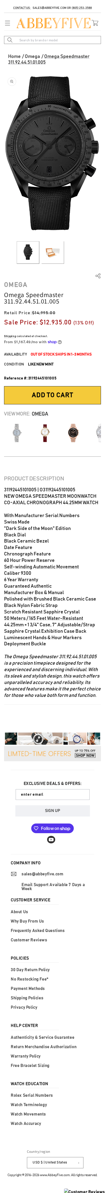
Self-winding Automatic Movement (41, 567)
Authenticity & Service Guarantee (42, 1037)
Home (14, 56)
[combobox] (52, 40)
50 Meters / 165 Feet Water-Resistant (43, 618)
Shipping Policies (27, 998)
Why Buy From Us (27, 921)
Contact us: (22, 7)
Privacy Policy (24, 1007)
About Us (19, 912)
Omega (32, 56)
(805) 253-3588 (82, 7)
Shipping (10, 336)
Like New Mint (41, 364)
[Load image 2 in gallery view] (52, 252)
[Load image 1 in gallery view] (28, 252)
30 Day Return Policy (30, 970)
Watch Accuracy (26, 1124)
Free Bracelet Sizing (30, 1066)
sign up (52, 811)
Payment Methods (28, 989)
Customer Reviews (29, 940)
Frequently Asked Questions (38, 931)
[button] (6, 23)
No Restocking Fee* (29, 979)
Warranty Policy (26, 1056)
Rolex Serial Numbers (32, 1095)
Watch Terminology (29, 1105)
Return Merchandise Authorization (43, 1047)
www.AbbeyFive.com (55, 1175)
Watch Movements (28, 1114)
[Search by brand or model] (10, 40)
